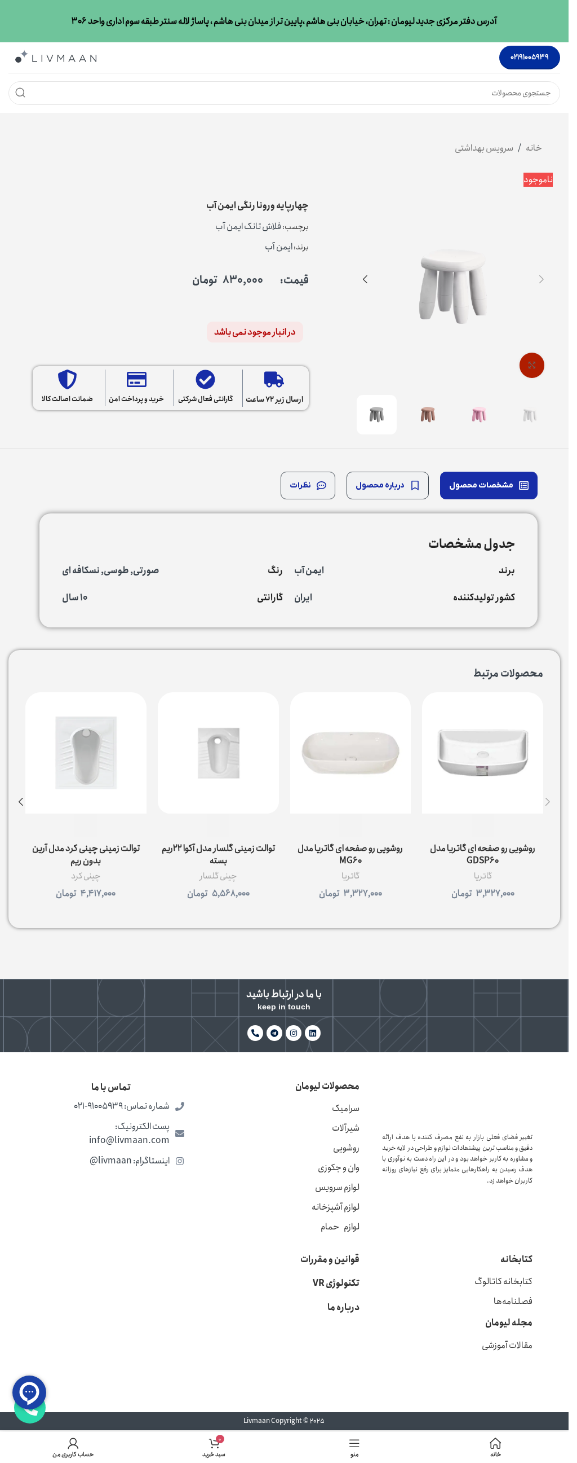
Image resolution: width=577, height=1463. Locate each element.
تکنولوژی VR (336, 1283)
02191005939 (530, 57)
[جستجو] (20, 93)
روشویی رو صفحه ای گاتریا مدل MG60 (350, 854)
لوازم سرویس (337, 1187)
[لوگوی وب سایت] (55, 57)
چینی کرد (85, 876)
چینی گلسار (218, 876)
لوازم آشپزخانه (335, 1207)
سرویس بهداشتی (484, 148)
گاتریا (483, 876)
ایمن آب (278, 247)
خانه (534, 148)
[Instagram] (293, 1033)
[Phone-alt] (255, 1033)
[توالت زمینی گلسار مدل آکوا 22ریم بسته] (218, 753)
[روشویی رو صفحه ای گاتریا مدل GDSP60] (482, 753)
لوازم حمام (340, 1227)
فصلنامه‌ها (513, 1301)
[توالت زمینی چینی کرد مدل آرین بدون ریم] (86, 753)
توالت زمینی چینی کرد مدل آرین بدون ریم (86, 854)
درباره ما (343, 1308)
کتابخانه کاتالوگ (503, 1282)
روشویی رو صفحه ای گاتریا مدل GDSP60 (482, 854)
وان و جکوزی (338, 1168)
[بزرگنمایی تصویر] (532, 365)
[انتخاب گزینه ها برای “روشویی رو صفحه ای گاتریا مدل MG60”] (350, 825)
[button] (541, 279)
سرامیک (345, 1108)
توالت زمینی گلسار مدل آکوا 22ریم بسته (218, 854)
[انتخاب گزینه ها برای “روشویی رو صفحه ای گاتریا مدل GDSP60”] (483, 825)
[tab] (489, 485)
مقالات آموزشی (507, 1345)
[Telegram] (274, 1033)
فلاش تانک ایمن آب (248, 226)
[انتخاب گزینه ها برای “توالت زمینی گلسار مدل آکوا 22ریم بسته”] (218, 825)
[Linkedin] (313, 1033)
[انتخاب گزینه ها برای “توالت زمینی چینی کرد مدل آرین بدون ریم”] (85, 825)
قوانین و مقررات (329, 1260)
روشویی (346, 1148)
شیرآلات (345, 1128)
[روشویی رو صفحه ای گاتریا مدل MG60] (350, 753)
